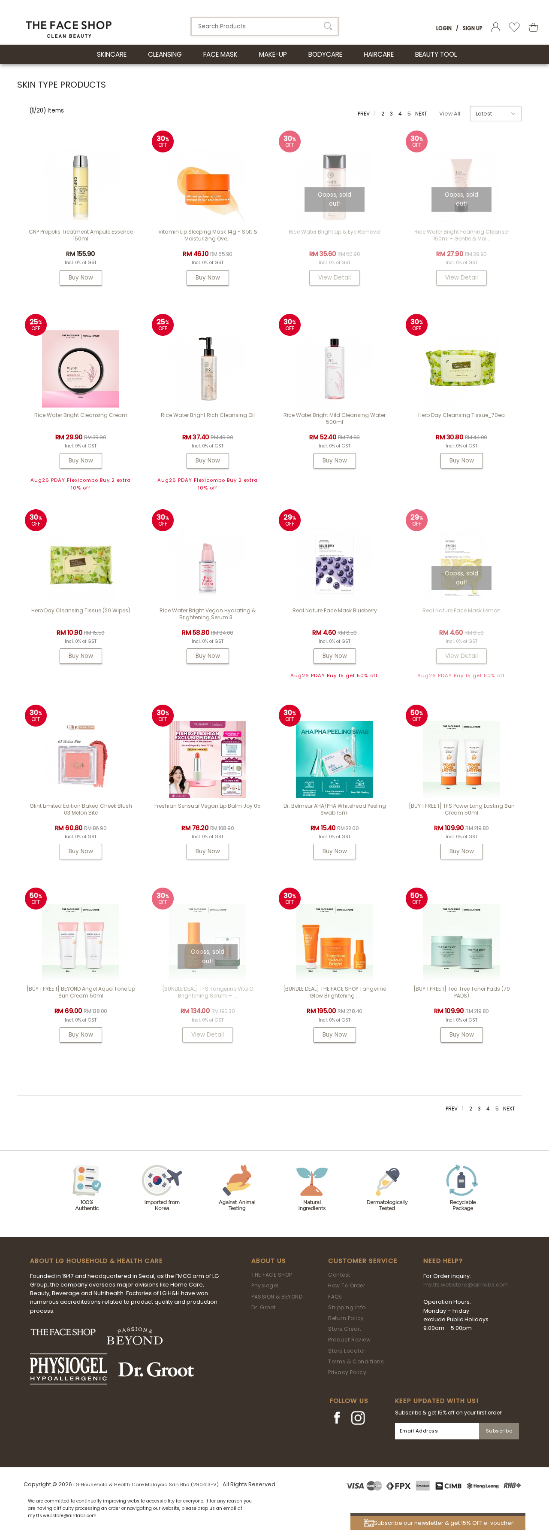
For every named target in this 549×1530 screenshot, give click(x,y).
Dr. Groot (263, 1307)
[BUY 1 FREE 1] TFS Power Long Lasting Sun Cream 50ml (462, 809)
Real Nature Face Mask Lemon (461, 610)
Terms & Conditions (356, 1361)
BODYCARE (325, 54)
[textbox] (264, 26)
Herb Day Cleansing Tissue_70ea (461, 415)
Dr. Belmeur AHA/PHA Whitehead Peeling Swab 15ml (335, 809)
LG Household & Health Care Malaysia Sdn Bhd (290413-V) (146, 1484)
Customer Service (363, 1260)
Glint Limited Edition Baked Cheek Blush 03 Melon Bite (81, 809)
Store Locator (346, 1350)
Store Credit (344, 1328)
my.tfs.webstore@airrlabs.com (466, 1284)
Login (444, 28)
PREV (364, 113)
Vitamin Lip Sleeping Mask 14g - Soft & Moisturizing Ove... (207, 235)
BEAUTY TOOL (436, 54)
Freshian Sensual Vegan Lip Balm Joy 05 (207, 805)
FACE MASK (220, 54)
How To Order (346, 1285)
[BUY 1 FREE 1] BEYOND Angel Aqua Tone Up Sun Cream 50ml (81, 992)
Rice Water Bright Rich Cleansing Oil (208, 415)
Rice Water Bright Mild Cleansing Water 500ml (335, 418)
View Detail (334, 278)
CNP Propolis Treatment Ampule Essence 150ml (81, 235)
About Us (268, 1260)
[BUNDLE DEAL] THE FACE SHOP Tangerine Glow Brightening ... (334, 992)
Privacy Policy (347, 1372)
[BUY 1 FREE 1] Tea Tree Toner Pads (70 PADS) (461, 992)
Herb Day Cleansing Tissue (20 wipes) (80, 610)
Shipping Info (347, 1307)
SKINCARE (112, 54)
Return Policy (346, 1318)
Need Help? (443, 1260)
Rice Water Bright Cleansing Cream (80, 415)
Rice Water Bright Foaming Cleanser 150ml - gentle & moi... (461, 235)
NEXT (421, 113)
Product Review (349, 1339)
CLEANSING (165, 54)
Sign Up (473, 28)
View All (449, 113)
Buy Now (81, 278)
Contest (339, 1274)
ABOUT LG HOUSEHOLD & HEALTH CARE (96, 1260)
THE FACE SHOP (271, 1274)
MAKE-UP (273, 54)
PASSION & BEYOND (276, 1296)
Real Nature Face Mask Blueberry (335, 610)
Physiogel (264, 1285)
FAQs (335, 1296)
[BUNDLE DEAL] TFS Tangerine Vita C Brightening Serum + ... (207, 992)
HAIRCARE (379, 54)
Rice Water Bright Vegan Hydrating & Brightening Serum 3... (208, 614)
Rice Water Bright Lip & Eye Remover (335, 231)
